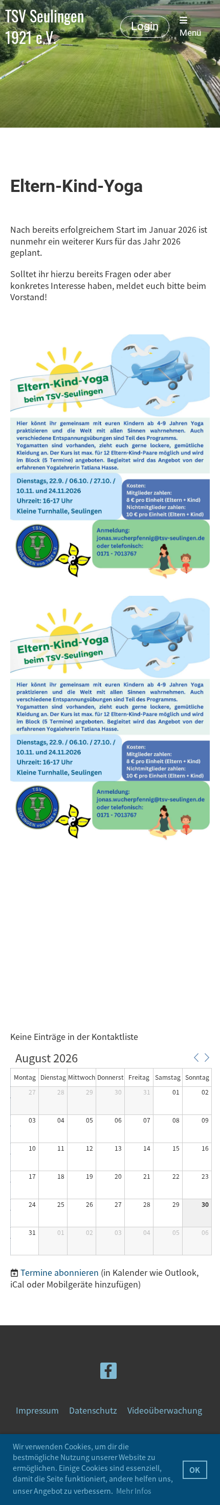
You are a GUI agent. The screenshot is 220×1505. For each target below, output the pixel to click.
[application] (111, 1154)
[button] (196, 1057)
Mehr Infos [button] (133, 1491)
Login (145, 26)
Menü (190, 33)
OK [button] (194, 1469)
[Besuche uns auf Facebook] (108, 1372)
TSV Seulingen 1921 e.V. (44, 26)
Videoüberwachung (164, 1410)
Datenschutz (93, 1410)
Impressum (37, 1410)
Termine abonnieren (59, 1272)
